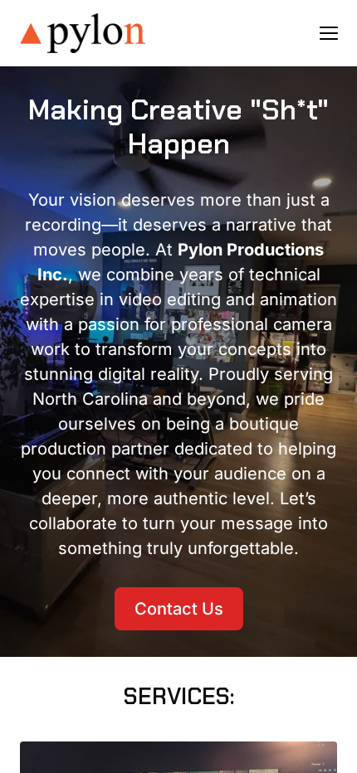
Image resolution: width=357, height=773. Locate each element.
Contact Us (178, 609)
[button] (329, 33)
